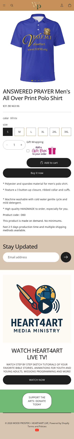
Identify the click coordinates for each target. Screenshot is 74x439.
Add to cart (51, 162)
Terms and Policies (37, 426)
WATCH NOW (37, 380)
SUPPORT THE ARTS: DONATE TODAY (37, 401)
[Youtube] (37, 430)
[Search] (12, 5)
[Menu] (4, 5)
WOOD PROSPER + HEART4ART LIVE (30, 423)
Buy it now (37, 173)
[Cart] (70, 5)
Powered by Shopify (59, 423)
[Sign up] (66, 257)
